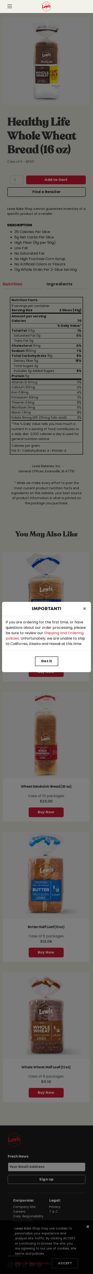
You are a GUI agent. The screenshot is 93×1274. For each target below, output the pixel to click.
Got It (46, 661)
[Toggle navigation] (9, 6)
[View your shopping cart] (84, 8)
